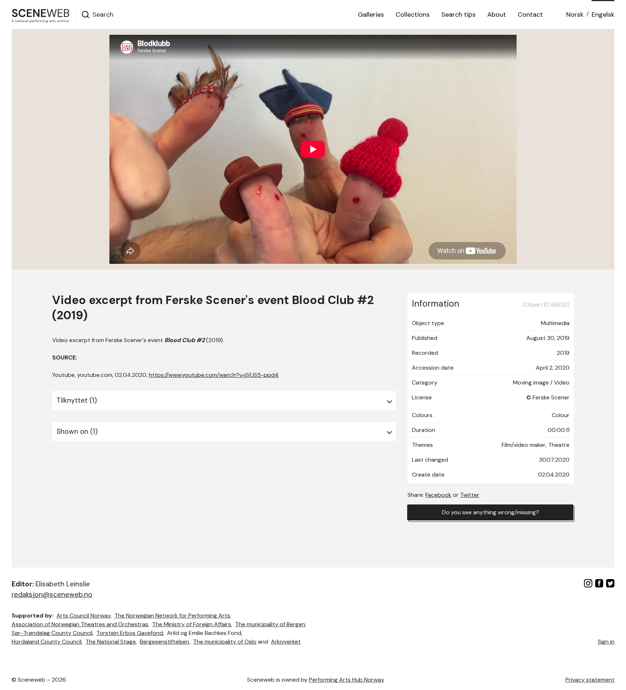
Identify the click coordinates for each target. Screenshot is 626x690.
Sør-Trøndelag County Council (52, 633)
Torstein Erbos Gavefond (129, 633)
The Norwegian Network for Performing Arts (172, 615)
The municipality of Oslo (224, 641)
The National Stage (110, 641)
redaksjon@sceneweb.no (52, 594)
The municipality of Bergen (270, 624)
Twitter (469, 495)
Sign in (606, 641)
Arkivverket (286, 641)
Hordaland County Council (47, 641)
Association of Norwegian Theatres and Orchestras (80, 624)
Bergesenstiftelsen (164, 641)
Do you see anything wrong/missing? (490, 512)
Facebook (438, 495)
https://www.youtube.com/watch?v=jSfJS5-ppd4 (214, 375)
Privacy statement (590, 679)
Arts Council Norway (83, 615)
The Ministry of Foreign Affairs (191, 624)
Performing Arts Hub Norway (346, 679)
